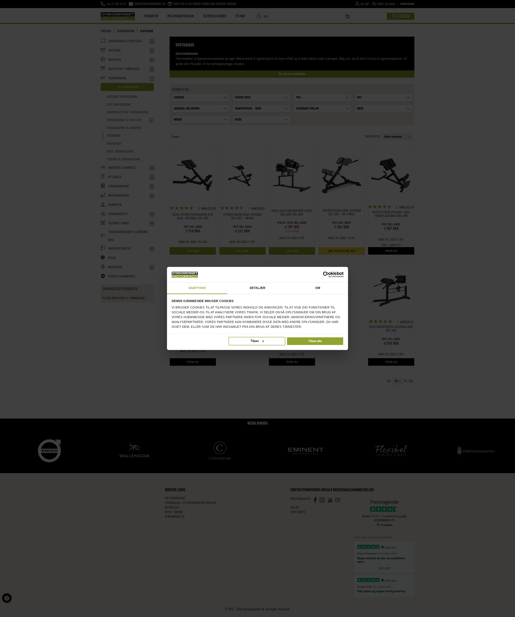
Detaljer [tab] (258, 288)
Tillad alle (315, 341)
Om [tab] (317, 288)
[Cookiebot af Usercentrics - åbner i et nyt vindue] (326, 275)
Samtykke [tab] (197, 288)
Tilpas (254, 341)
